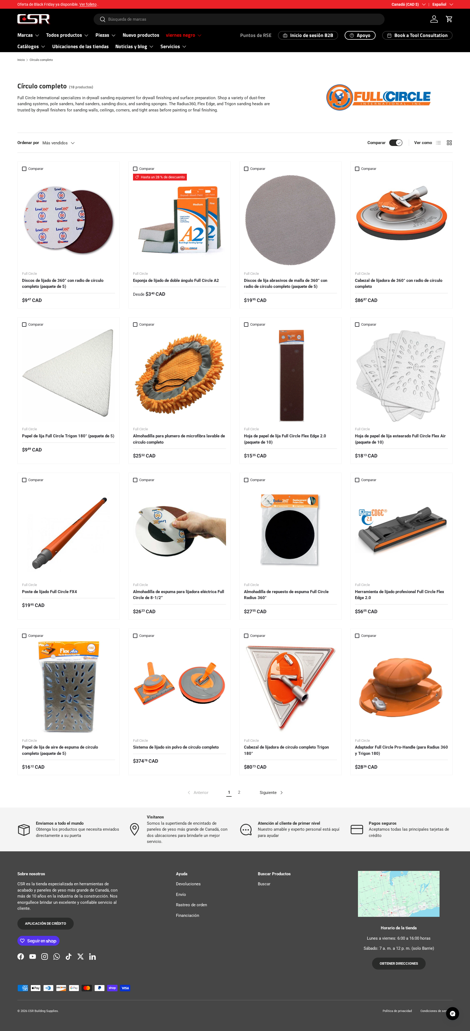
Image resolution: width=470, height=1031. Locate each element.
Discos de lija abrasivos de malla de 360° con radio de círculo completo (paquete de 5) (285, 283)
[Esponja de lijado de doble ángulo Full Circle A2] (179, 220)
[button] (449, 19)
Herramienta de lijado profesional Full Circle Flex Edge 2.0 (399, 594)
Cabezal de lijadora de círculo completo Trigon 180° (286, 750)
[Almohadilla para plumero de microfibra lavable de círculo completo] (179, 375)
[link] (197, 792)
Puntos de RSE (255, 35)
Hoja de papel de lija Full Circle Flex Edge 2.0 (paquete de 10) (285, 439)
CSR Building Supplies (43, 1011)
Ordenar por (28, 142)
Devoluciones (188, 884)
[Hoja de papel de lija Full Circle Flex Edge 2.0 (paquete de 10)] (290, 375)
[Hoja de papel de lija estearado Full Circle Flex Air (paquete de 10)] (401, 375)
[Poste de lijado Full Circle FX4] (68, 531)
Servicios (170, 46)
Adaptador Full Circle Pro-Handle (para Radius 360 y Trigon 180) (401, 750)
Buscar (264, 884)
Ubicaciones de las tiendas (80, 46)
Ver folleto (88, 4)
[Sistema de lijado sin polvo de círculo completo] (179, 687)
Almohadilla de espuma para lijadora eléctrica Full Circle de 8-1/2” (178, 594)
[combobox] (239, 19)
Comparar (376, 142)
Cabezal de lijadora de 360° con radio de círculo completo (398, 283)
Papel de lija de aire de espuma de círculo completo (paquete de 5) (60, 750)
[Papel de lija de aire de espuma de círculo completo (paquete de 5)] (68, 687)
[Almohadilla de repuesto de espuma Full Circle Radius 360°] (290, 531)
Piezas (102, 35)
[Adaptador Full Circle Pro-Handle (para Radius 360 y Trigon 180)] (401, 687)
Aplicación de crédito (45, 923)
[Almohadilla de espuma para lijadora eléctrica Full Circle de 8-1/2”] (179, 531)
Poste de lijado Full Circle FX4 (49, 591)
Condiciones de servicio (436, 1011)
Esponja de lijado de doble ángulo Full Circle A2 (176, 280)
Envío (181, 894)
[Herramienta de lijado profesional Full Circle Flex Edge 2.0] (401, 531)
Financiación (187, 915)
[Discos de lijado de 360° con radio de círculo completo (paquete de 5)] (68, 220)
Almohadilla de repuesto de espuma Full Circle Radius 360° (286, 594)
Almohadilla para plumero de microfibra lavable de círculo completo (179, 439)
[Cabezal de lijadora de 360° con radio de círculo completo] (401, 220)
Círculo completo (41, 60)
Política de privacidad (397, 1011)
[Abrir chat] (452, 1013)
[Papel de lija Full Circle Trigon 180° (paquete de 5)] (68, 375)
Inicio (21, 60)
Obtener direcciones (399, 963)
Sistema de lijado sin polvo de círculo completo (176, 747)
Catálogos (28, 46)
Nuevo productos (141, 35)
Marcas (25, 35)
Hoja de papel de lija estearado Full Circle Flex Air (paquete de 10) (400, 439)
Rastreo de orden (191, 904)
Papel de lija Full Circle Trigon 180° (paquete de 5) (68, 436)
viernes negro (180, 35)
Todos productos (64, 35)
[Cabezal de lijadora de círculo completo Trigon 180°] (290, 687)
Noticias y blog (131, 46)
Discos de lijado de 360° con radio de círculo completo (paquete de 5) (62, 283)
